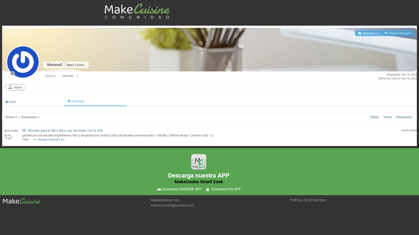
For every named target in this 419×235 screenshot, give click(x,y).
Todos (374, 117)
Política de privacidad (308, 200)
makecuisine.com (165, 200)
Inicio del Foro (371, 33)
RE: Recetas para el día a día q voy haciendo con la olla (62, 131)
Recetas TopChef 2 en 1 (52, 139)
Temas (387, 117)
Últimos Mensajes (399, 33)
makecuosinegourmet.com (172, 205)
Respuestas (404, 117)
